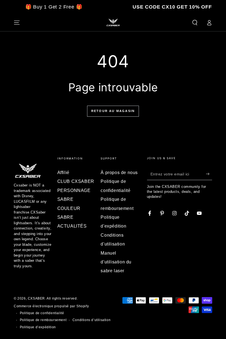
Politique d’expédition (38, 327)
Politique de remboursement (43, 320)
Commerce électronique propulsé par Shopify (51, 306)
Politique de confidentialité (42, 313)
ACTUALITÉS (72, 226)
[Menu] (17, 23)
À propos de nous (119, 172)
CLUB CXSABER (75, 181)
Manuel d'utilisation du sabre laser (116, 262)
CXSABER (36, 298)
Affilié (63, 172)
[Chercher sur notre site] (195, 23)
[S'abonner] (209, 174)
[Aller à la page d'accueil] (113, 22)
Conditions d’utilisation (91, 320)
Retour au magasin (113, 111)
